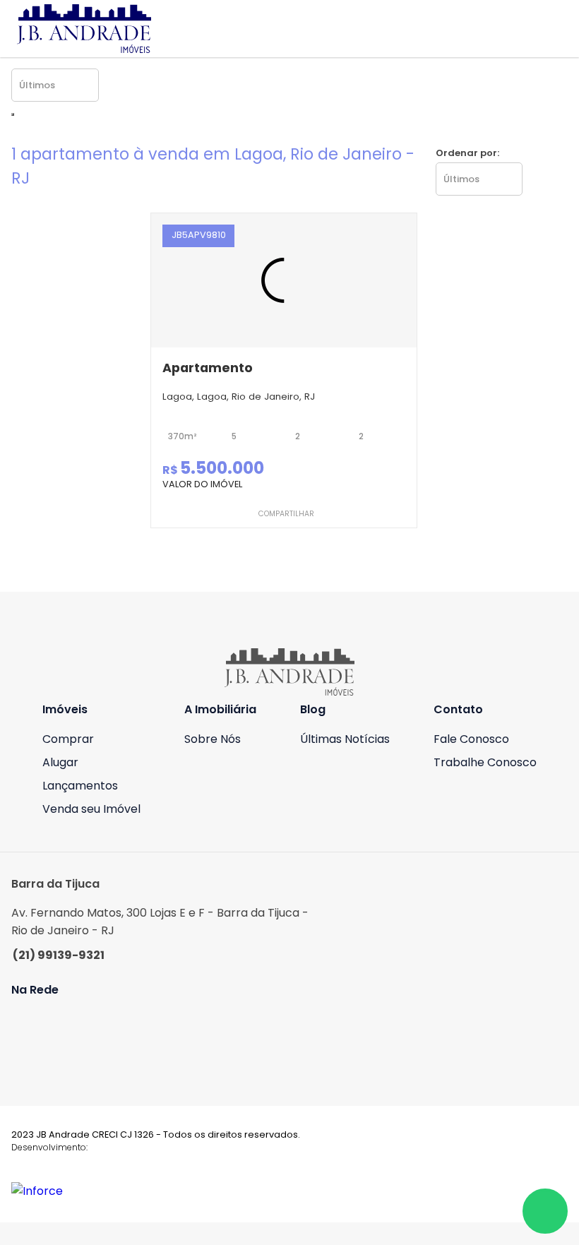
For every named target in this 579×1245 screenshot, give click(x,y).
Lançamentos (80, 786)
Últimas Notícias (345, 739)
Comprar (68, 739)
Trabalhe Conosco (485, 762)
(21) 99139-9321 (59, 955)
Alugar (60, 762)
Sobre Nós (212, 739)
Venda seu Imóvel (91, 809)
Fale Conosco (471, 739)
